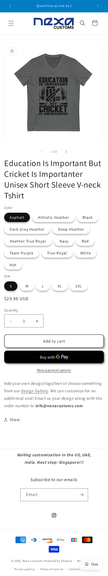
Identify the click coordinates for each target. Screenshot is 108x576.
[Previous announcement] (10, 6)
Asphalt (17, 217)
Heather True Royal (28, 241)
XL (60, 286)
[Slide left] (42, 152)
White (85, 252)
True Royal (57, 252)
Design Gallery (34, 390)
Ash (13, 264)
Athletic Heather (53, 217)
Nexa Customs (32, 560)
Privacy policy (24, 569)
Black (88, 217)
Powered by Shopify (58, 560)
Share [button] (15, 419)
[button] (11, 23)
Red (85, 241)
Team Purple (22, 252)
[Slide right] (66, 152)
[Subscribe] (82, 494)
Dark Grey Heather (27, 229)
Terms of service (51, 569)
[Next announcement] (98, 6)
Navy (64, 241)
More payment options (54, 370)
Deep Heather (71, 229)
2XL (78, 286)
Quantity (11, 310)
